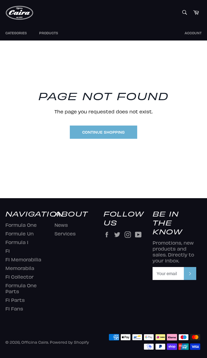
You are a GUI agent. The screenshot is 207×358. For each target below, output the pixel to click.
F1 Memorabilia (23, 259)
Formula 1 (16, 242)
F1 (7, 251)
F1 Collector (19, 276)
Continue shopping (103, 132)
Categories (16, 33)
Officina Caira (34, 342)
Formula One (21, 225)
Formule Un (19, 233)
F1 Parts (15, 300)
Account (193, 33)
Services (65, 233)
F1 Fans (14, 308)
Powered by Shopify (69, 342)
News (61, 225)
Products (48, 33)
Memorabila (19, 268)
